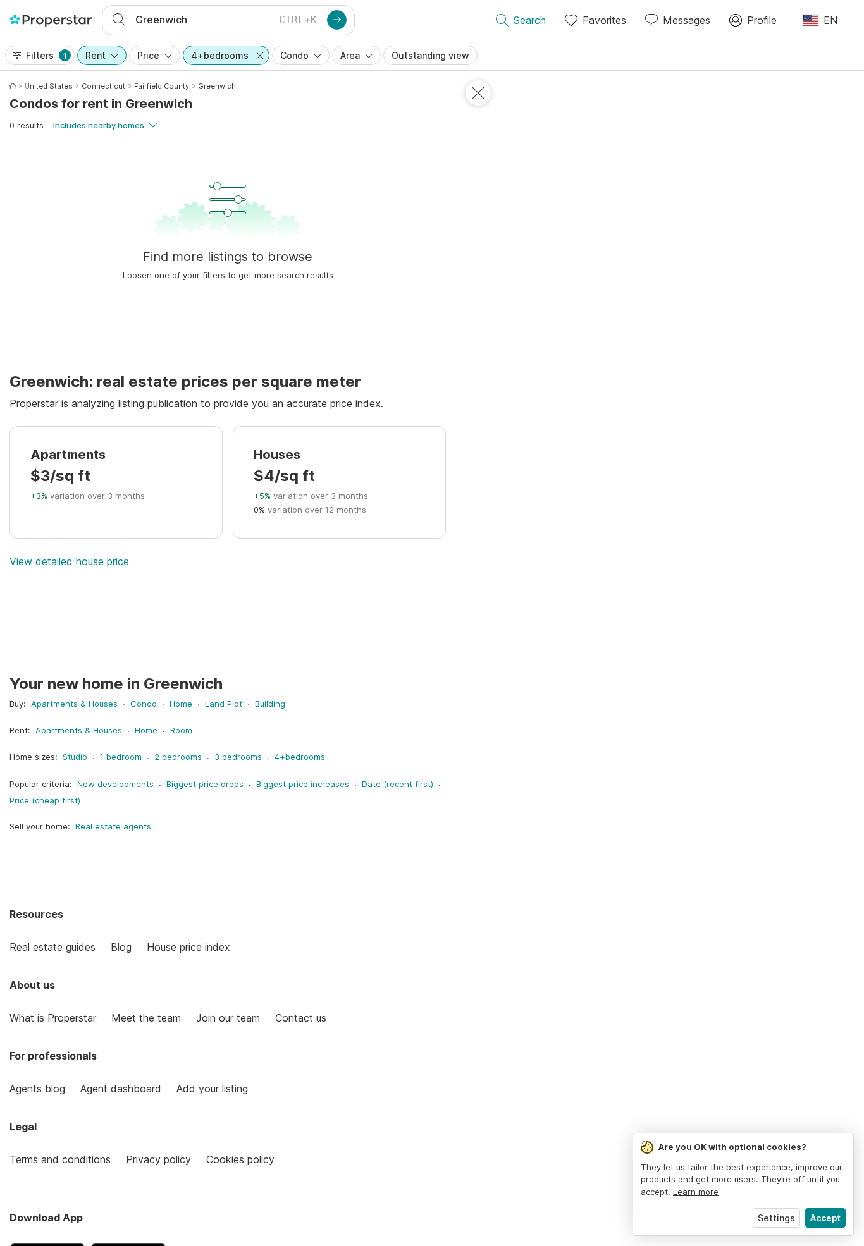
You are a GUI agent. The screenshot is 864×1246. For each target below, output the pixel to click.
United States (49, 86)
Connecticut (103, 86)
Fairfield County (161, 86)
